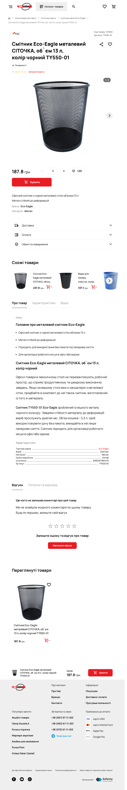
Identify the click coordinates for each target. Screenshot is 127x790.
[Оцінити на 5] (74, 525)
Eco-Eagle (104, 448)
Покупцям (92, 691)
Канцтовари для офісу (25, 18)
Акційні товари (20, 717)
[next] (109, 280)
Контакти (56, 703)
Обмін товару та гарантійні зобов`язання (96, 770)
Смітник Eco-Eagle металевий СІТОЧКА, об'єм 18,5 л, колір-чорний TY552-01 (42, 281)
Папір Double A (20, 723)
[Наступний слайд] (109, 115)
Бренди (55, 697)
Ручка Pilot (18, 747)
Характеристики (43, 303)
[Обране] (104, 7)
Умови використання (43, 770)
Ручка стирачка (21, 729)
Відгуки (17, 485)
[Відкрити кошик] (114, 7)
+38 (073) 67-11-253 (62, 729)
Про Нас (56, 691)
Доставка (28, 225)
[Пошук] (73, 7)
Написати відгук (62, 545)
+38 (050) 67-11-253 (62, 723)
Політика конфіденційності (65, 770)
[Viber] (30, 779)
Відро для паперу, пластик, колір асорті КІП (86, 279)
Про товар (19, 303)
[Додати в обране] (110, 44)
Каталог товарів (54, 6)
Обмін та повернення (35, 244)
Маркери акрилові (22, 735)
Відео (65, 303)
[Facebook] (14, 779)
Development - (88, 779)
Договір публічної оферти (22, 770)
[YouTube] (22, 779)
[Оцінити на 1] (50, 525)
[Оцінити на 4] (68, 525)
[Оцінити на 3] (62, 525)
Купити (35, 182)
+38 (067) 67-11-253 (62, 717)
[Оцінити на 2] (56, 525)
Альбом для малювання (25, 741)
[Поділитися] (101, 44)
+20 (79, 171)
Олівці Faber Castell (23, 753)
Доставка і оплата (96, 697)
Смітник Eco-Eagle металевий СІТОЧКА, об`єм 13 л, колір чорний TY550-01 (31, 629)
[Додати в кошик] (49, 287)
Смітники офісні (48, 18)
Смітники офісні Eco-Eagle (73, 18)
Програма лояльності (98, 703)
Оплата (26, 235)
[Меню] (10, 7)
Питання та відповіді (42, 485)
